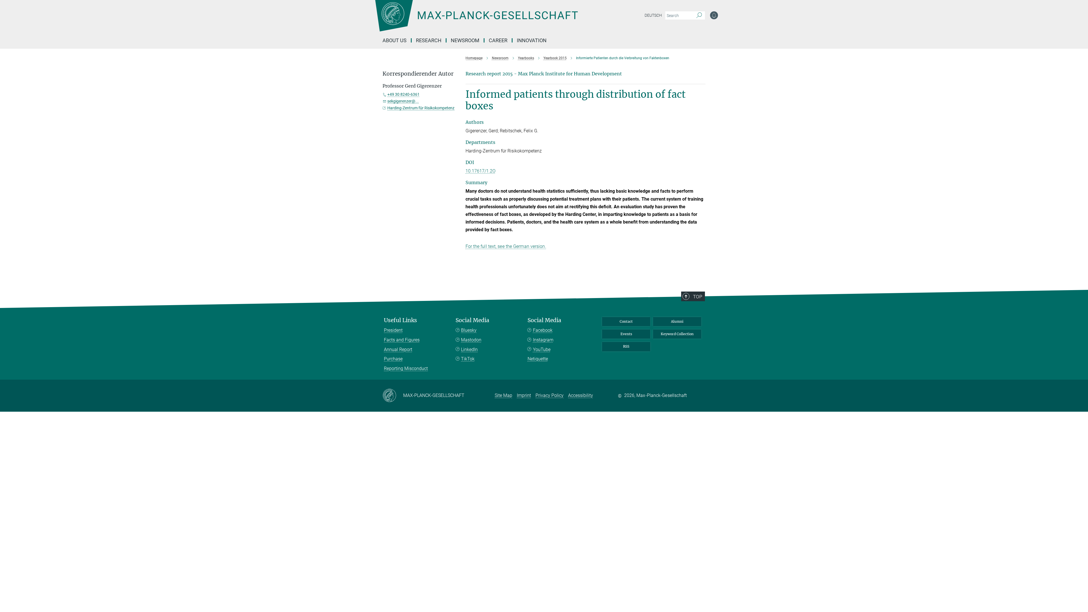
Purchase (393, 359)
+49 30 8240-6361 (403, 94)
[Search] (699, 16)
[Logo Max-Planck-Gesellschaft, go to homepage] (476, 20)
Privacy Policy (550, 395)
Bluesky (469, 330)
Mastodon (471, 340)
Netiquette (538, 359)
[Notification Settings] (714, 15)
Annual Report (398, 349)
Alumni (677, 321)
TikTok (468, 359)
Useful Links (400, 320)
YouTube (542, 349)
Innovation (532, 40)
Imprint (524, 395)
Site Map (503, 395)
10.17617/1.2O (481, 171)
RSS (626, 346)
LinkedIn (469, 349)
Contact (626, 321)
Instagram (543, 340)
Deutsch (653, 15)
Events (626, 334)
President (393, 330)
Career (498, 40)
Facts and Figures (402, 340)
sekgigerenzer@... (403, 101)
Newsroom (465, 40)
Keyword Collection (677, 334)
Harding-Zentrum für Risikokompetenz (420, 108)
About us (394, 40)
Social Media (472, 320)
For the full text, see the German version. (506, 246)
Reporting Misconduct (406, 368)
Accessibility (580, 395)
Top (697, 296)
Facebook (542, 330)
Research (428, 40)
